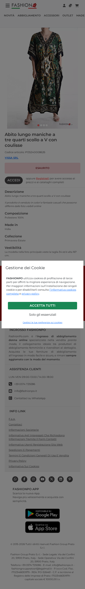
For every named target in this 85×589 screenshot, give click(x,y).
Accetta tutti (42, 305)
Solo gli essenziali (42, 315)
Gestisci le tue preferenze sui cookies (42, 322)
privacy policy (30, 293)
